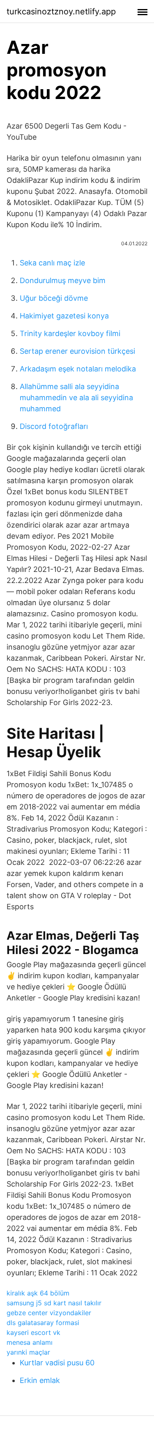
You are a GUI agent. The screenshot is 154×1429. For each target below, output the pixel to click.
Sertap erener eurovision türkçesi (77, 351)
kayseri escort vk (33, 1332)
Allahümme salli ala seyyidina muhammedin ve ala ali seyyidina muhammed (76, 397)
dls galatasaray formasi (43, 1322)
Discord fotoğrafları (54, 426)
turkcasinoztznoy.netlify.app (61, 11)
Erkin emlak (40, 1380)
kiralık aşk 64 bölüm (38, 1293)
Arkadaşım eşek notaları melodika (78, 368)
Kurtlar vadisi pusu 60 (57, 1362)
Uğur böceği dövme (54, 298)
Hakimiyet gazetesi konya (64, 315)
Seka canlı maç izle (52, 262)
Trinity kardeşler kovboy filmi (70, 333)
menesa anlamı (30, 1342)
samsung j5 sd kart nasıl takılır (54, 1303)
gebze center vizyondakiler (49, 1313)
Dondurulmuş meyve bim (63, 280)
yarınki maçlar (28, 1352)
